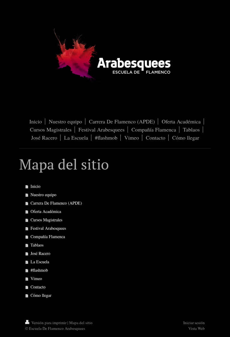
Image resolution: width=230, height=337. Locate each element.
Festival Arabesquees (48, 228)
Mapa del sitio (81, 322)
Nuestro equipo (43, 194)
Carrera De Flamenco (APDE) (56, 203)
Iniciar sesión (194, 322)
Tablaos (37, 245)
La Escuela (40, 262)
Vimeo (36, 278)
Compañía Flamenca (48, 236)
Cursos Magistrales (46, 220)
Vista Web (196, 328)
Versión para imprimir (49, 322)
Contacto (38, 287)
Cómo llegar (41, 295)
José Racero (40, 253)
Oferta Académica (46, 211)
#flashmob (39, 270)
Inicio (35, 186)
